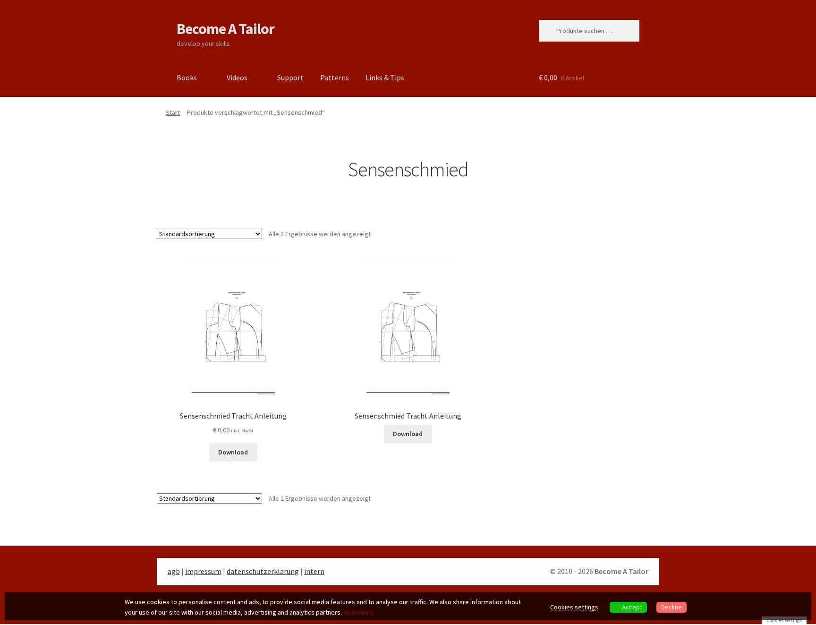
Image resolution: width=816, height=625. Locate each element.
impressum (203, 571)
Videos (237, 77)
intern (314, 571)
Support (290, 77)
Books (187, 77)
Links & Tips (385, 77)
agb (174, 571)
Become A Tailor (225, 28)
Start (173, 112)
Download (233, 452)
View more (358, 612)
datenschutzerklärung (263, 571)
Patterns (334, 77)
